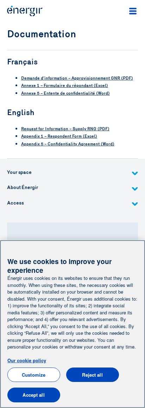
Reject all (92, 374)
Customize (33, 374)
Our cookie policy (26, 360)
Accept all (33, 394)
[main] (72, 324)
